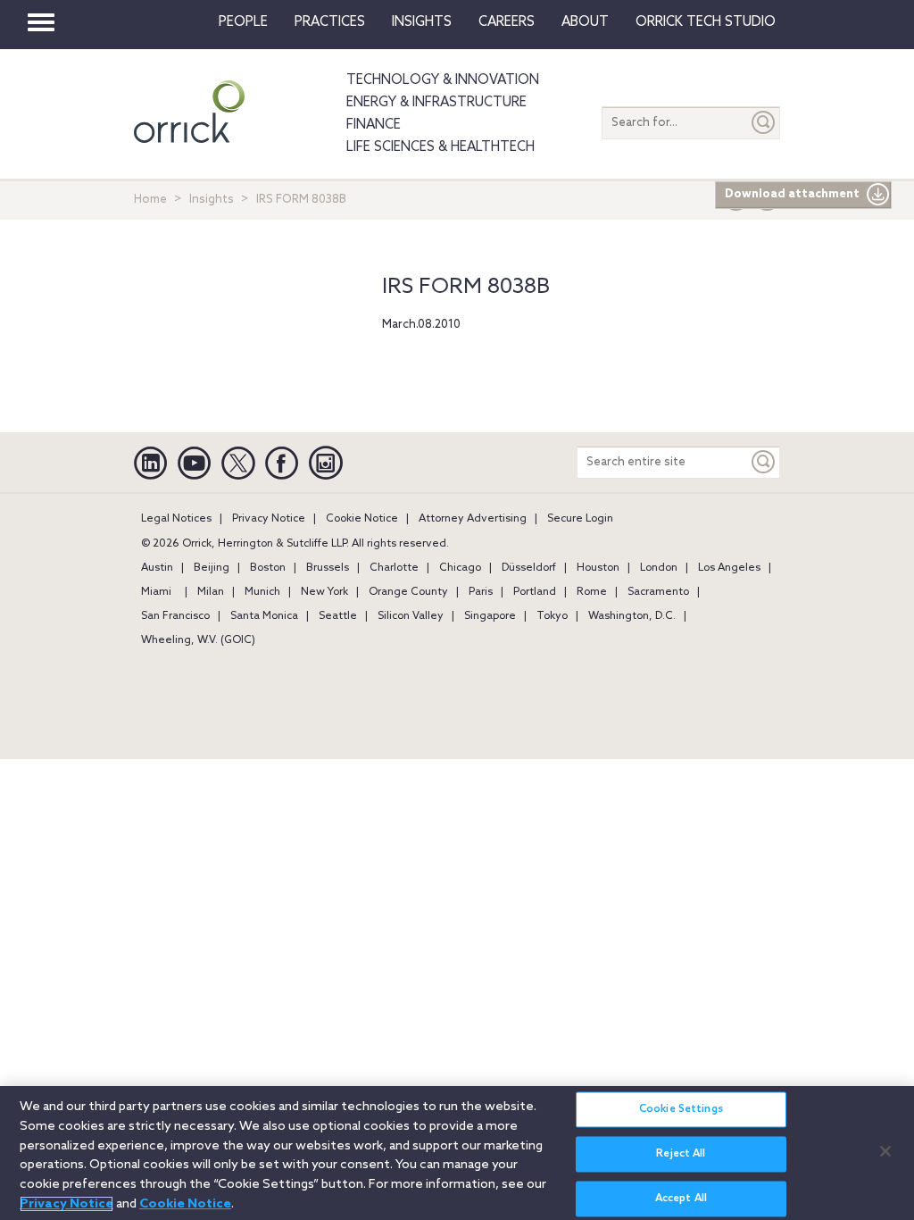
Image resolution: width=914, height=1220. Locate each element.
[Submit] (764, 122)
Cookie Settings (681, 1109)
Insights (211, 199)
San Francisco (175, 616)
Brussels (327, 568)
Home (150, 199)
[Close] (885, 1151)
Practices (330, 22)
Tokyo (552, 616)
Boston (268, 568)
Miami (156, 592)
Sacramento (658, 592)
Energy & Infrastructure (436, 103)
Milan (210, 592)
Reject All (680, 1154)
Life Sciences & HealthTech (440, 147)
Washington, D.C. (632, 616)
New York (324, 592)
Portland (534, 592)
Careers (506, 22)
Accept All (681, 1198)
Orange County (408, 592)
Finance (373, 125)
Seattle (338, 616)
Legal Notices (176, 519)
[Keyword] (764, 462)
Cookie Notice (362, 519)
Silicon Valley (411, 616)
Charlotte (394, 568)
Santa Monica (264, 616)
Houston (598, 568)
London (658, 568)
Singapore (490, 616)
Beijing (211, 568)
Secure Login (580, 519)
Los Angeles (729, 568)
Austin (157, 568)
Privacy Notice (268, 519)
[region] (457, 1153)
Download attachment (792, 194)
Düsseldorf (529, 568)
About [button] (585, 22)
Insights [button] (422, 22)
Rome (592, 592)
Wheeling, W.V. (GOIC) (198, 640)
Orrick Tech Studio (706, 22)
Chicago (460, 568)
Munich (262, 592)
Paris (481, 592)
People (243, 22)
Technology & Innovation (442, 80)
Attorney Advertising (473, 519)
